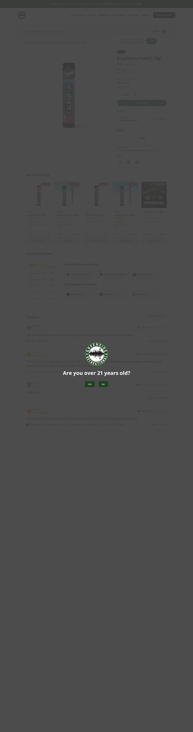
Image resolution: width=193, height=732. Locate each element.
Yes (90, 384)
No (103, 384)
